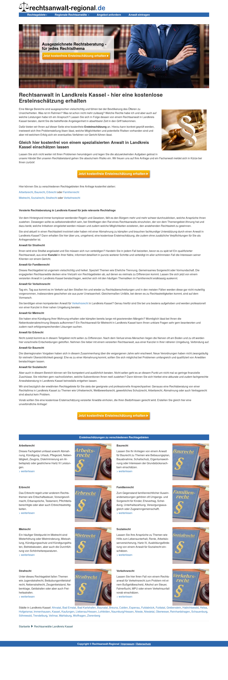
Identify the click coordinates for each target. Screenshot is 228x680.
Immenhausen (42, 611)
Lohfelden (104, 611)
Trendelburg (40, 615)
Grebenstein (174, 607)
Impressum (127, 644)
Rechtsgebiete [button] (36, 15)
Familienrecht (71, 192)
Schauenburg (199, 611)
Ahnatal (56, 607)
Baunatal (102, 607)
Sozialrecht (37, 198)
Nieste (139, 611)
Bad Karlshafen (86, 607)
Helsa (203, 607)
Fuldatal (160, 607)
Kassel (56, 611)
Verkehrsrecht (72, 198)
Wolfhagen (79, 615)
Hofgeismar (25, 611)
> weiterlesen (27, 471)
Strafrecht (51, 198)
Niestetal (149, 611)
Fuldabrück (147, 607)
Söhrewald (25, 615)
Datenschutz (143, 644)
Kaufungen (67, 611)
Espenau (134, 607)
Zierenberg (93, 615)
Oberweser (162, 611)
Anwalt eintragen (139, 15)
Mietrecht (24, 198)
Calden (123, 607)
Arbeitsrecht (26, 192)
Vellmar (53, 615)
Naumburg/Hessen (122, 611)
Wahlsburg (65, 615)
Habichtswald (190, 607)
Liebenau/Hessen (86, 611)
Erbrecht (51, 192)
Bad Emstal (69, 607)
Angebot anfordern (109, 15)
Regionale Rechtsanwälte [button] (71, 15)
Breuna (113, 607)
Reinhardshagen (180, 611)
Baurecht (39, 192)
